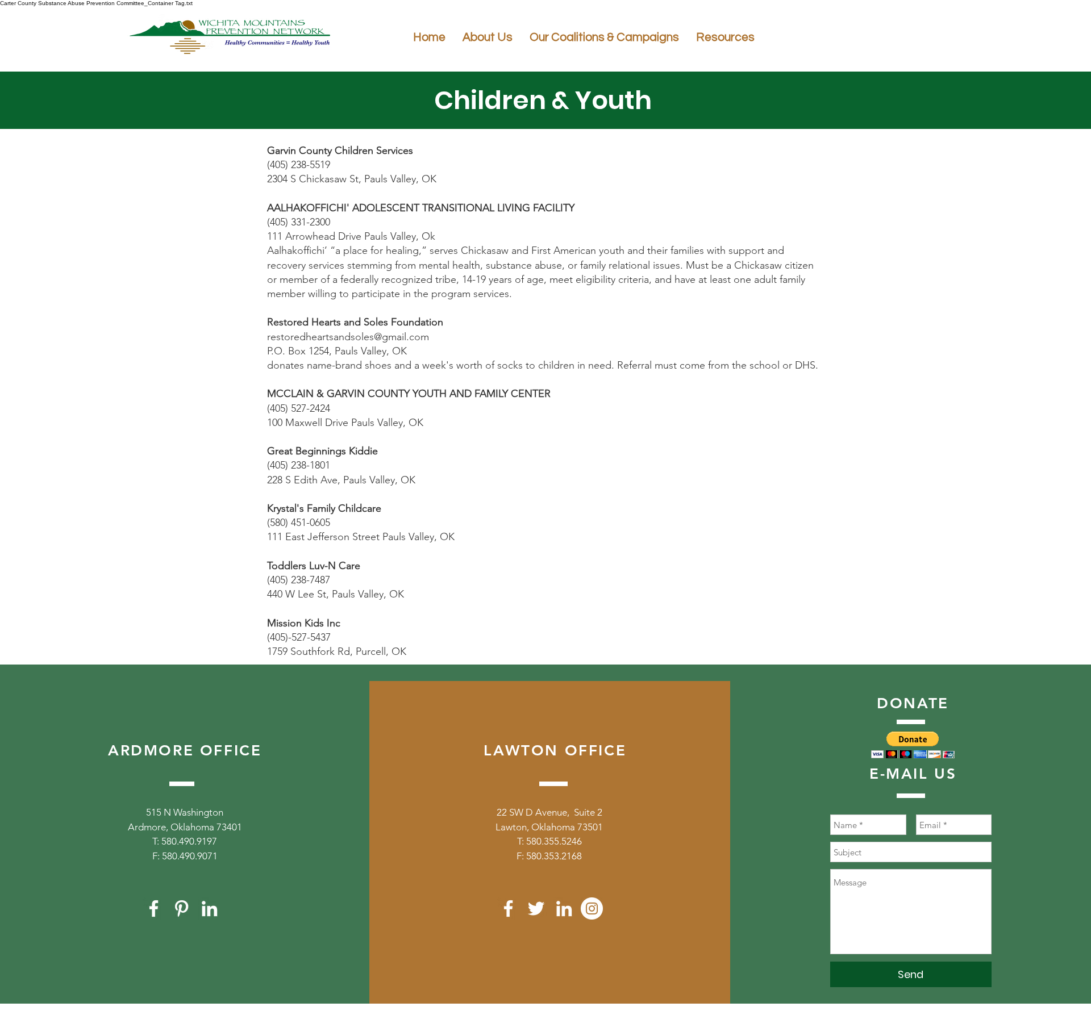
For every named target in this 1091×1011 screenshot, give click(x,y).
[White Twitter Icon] (536, 908)
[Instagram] (592, 908)
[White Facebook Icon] (154, 908)
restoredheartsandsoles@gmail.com (348, 337)
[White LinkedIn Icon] (209, 908)
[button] (913, 745)
